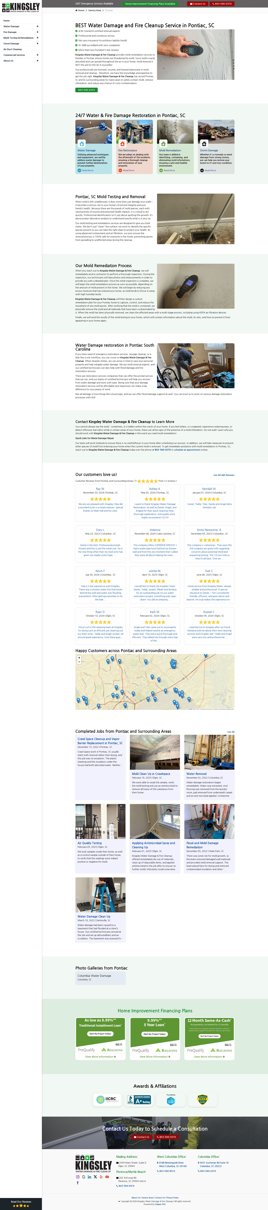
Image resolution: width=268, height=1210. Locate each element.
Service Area (94, 10)
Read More (86, 170)
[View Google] (83, 1177)
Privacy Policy (173, 1198)
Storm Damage (209, 150)
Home (80, 10)
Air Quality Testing (90, 843)
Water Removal (196, 774)
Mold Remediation (170, 150)
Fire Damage (9, 32)
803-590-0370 (223, 4)
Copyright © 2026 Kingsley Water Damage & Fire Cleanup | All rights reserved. (156, 1201)
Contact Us (198, 4)
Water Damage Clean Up (94, 916)
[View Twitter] (95, 1177)
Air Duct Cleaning (12, 49)
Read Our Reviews (21, 1202)
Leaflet (190, 709)
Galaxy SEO (160, 1204)
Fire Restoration (127, 150)
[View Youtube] (107, 1177)
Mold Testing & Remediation (18, 38)
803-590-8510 (167, 1171)
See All (230, 732)
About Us (135, 1198)
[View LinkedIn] (89, 1177)
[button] (122, 692)
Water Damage (86, 150)
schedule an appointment (187, 450)
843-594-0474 (126, 1186)
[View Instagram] (77, 1177)
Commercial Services (14, 55)
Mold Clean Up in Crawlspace (151, 774)
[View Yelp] (101, 1177)
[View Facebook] (77, 1183)
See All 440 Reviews (224, 475)
